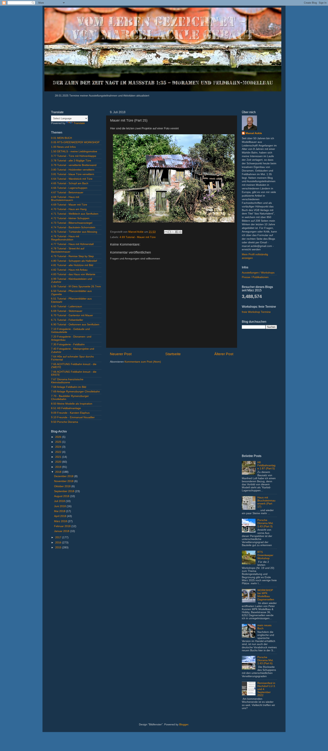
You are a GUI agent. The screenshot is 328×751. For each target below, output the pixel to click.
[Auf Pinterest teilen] (180, 232)
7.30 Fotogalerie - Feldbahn (68, 344)
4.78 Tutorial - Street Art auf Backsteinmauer (67, 250)
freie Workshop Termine (256, 312)
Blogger (183, 724)
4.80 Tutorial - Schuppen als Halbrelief (74, 260)
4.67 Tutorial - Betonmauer (67, 192)
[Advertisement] (76, 613)
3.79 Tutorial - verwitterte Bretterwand (73, 165)
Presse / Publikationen (255, 277)
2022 (58, 452)
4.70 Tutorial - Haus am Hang (69, 209)
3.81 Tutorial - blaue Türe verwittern (72, 174)
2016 (58, 542)
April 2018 (60, 516)
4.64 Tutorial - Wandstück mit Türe (71, 178)
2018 (58, 471)
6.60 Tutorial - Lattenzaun (66, 306)
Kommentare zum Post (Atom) (143, 361)
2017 (58, 537)
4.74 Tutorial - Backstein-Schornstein (73, 227)
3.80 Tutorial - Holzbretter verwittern (72, 169)
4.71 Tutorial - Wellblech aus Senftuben (74, 213)
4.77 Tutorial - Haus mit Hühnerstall (72, 244)
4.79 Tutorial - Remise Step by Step (72, 256)
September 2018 (64, 491)
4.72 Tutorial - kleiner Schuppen (70, 218)
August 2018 (62, 496)
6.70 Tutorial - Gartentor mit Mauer (72, 315)
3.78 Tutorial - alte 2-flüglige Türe (71, 160)
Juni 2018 (60, 506)
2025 (58, 441)
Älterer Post (223, 354)
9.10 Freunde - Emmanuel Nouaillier (73, 417)
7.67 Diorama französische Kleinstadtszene (67, 381)
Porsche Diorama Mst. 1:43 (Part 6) (265, 660)
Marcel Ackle (254, 133)
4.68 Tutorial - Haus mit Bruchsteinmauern (65, 199)
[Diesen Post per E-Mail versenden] (166, 232)
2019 (58, 467)
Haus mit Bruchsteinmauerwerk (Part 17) (266, 502)
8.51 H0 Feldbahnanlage (66, 408)
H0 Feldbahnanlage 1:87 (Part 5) (266, 465)
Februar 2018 (62, 526)
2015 (58, 547)
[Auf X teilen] (173, 232)
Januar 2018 (62, 531)
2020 (58, 461)
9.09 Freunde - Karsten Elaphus (70, 412)
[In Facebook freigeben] (177, 232)
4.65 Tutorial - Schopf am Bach (69, 183)
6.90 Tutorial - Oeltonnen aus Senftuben (75, 324)
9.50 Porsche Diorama (64, 422)
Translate (79, 123)
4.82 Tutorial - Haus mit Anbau (69, 269)
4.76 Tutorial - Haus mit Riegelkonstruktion (65, 238)
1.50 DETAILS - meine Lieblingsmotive (74, 151)
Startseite (173, 354)
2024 (58, 446)
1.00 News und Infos (63, 146)
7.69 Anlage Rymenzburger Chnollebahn (75, 391)
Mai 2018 (60, 511)
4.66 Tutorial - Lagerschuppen (69, 188)
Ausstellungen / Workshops (258, 272)
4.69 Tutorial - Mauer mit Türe (138, 237)
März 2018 (61, 521)
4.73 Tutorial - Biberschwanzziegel (71, 222)
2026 (58, 437)
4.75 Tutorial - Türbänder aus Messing (74, 231)
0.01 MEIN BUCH (61, 138)
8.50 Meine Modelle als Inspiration (71, 403)
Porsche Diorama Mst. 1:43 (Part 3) (265, 523)
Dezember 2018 (64, 476)
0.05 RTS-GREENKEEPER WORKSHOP (75, 142)
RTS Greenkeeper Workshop (265, 555)
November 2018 (64, 481)
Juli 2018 (60, 501)
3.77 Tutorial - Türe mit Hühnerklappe (73, 156)
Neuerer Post (121, 354)
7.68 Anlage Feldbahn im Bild (68, 387)
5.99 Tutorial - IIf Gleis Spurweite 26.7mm (76, 286)
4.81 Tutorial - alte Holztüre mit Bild (72, 265)
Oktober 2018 (62, 486)
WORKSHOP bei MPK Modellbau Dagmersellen (265, 595)
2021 (58, 456)
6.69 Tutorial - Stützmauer (66, 311)
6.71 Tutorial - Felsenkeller (67, 320)
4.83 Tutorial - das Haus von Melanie (73, 274)
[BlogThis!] (169, 232)
